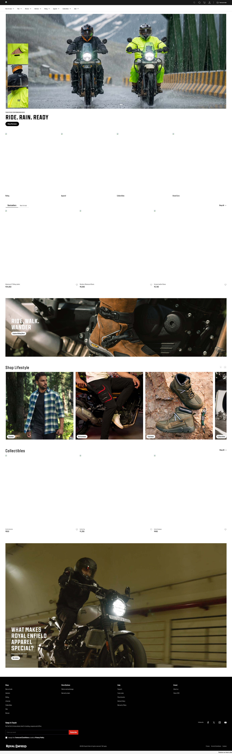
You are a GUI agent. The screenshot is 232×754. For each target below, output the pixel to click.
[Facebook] (208, 722)
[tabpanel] (116, 249)
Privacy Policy (39, 737)
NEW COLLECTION (12, 124)
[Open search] (194, 2)
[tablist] (116, 205)
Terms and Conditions (22, 737)
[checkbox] (6, 737)
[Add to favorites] (77, 529)
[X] (214, 722)
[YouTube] (225, 722)
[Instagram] (220, 722)
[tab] (12, 205)
